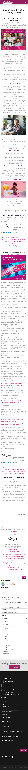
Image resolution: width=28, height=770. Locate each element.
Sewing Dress (7, 563)
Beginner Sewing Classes (7, 721)
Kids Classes (5, 628)
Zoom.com (6, 56)
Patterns (4, 729)
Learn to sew (9, 237)
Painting (4, 634)
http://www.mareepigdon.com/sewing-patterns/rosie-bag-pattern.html (12, 423)
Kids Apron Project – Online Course (10, 734)
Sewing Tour (5, 647)
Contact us (4, 714)
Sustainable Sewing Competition (9, 612)
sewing (16, 487)
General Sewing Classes (7, 723)
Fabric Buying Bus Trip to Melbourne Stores (12, 609)
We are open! (5, 592)
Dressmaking (9, 554)
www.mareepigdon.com (9, 234)
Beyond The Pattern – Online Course (10, 736)
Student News (6, 651)
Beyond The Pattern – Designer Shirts (11, 599)
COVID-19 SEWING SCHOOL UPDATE (14, 252)
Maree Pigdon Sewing (14, 556)
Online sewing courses (15, 239)
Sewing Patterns (15, 565)
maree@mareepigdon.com (10, 232)
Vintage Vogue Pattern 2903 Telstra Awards (12, 604)
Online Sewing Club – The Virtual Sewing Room (14, 19)
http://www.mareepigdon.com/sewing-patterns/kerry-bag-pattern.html (12, 420)
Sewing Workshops (7, 649)
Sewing (11, 473)
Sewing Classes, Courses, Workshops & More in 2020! (14, 602)
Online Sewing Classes (7, 711)
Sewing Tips (16, 567)
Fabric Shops (5, 624)
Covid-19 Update (9, 467)
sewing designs (20, 561)
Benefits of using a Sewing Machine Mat (13, 478)
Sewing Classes (11, 471)
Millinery (4, 630)
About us (4, 701)
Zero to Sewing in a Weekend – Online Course (12, 731)
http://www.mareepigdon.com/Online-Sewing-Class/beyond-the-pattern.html (12, 384)
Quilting (4, 636)
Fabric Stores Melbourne (8, 626)
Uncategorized (6, 653)
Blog (3, 704)
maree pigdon (17, 237)
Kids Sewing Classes (6, 726)
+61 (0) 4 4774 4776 (9, 685)
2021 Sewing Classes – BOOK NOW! (10, 590)
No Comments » (19, 473)
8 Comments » (19, 569)
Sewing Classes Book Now (14, 663)
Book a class (5, 709)
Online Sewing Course (15, 246)
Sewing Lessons (12, 241)
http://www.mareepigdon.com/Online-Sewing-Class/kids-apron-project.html (12, 401)
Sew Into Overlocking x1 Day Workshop (11, 607)
